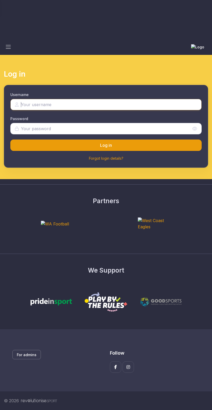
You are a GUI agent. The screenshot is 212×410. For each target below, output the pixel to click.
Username (19, 94)
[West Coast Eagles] (157, 223)
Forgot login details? (106, 158)
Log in (106, 145)
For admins (26, 355)
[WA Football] (55, 223)
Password (19, 118)
